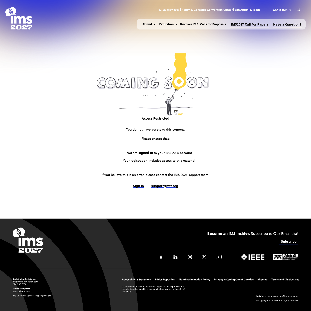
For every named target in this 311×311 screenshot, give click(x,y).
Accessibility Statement (136, 279)
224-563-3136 (19, 284)
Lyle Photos (284, 296)
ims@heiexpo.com (21, 291)
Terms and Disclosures (285, 279)
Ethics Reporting (165, 279)
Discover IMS (189, 24)
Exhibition (166, 24)
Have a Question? (287, 24)
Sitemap (262, 279)
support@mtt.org (43, 295)
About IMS (280, 10)
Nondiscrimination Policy (194, 279)
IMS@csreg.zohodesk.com (25, 281)
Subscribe (289, 241)
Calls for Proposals (213, 24)
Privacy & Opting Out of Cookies (234, 279)
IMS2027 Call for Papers (249, 24)
